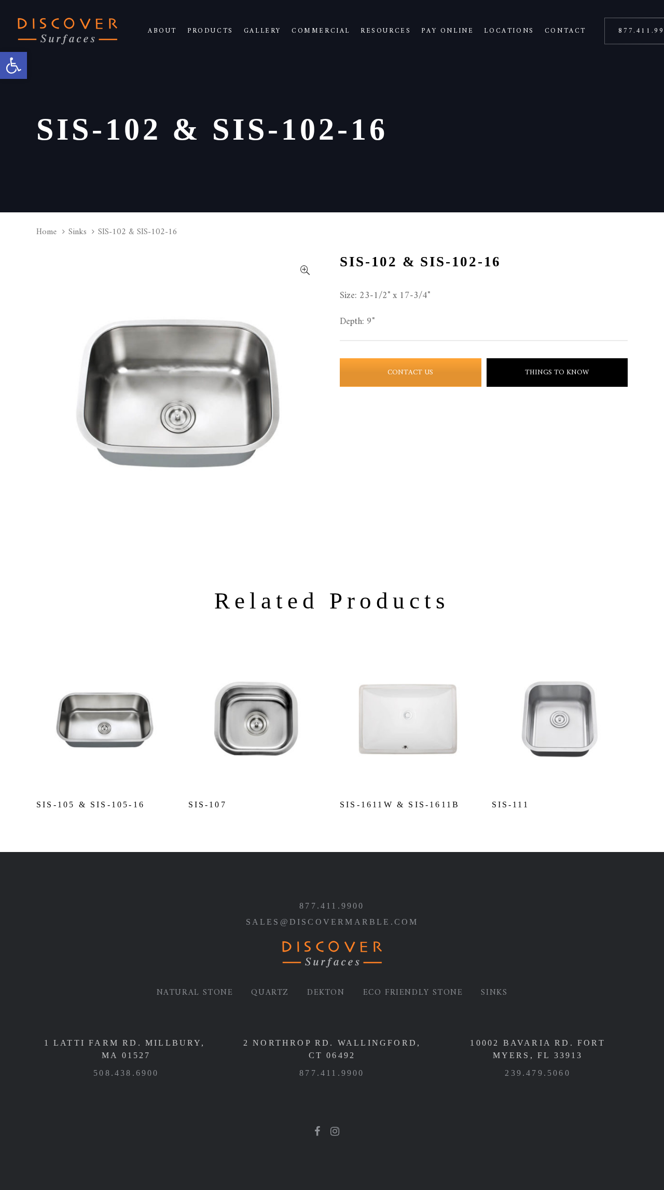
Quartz (270, 992)
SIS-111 (510, 804)
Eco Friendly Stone (413, 992)
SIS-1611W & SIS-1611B (400, 804)
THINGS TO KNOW (557, 372)
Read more (104, 773)
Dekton (326, 992)
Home (46, 231)
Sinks (77, 231)
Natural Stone (195, 992)
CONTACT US (410, 372)
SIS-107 (207, 804)
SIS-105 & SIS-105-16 (90, 804)
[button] (13, 65)
